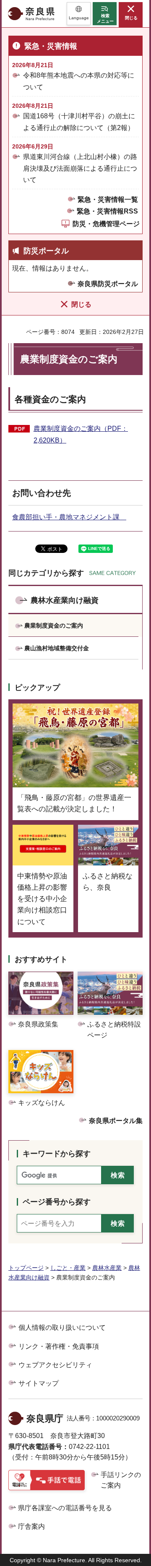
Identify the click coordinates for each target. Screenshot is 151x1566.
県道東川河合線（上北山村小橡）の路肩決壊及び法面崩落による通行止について (80, 168)
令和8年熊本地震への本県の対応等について (78, 81)
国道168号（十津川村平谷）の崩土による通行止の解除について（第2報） (79, 121)
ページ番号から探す (57, 1202)
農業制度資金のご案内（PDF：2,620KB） (81, 434)
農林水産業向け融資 (65, 600)
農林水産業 (107, 1267)
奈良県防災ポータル (108, 283)
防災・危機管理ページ (106, 223)
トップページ (26, 1267)
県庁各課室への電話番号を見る (65, 1507)
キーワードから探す (57, 1153)
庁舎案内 (31, 1526)
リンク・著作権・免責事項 (58, 1346)
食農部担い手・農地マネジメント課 (69, 517)
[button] (79, 13)
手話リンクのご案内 (121, 1480)
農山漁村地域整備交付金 (56, 648)
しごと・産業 (68, 1267)
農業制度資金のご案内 (53, 625)
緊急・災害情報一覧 (108, 199)
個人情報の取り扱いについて (62, 1327)
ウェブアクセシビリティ (55, 1364)
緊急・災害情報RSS (107, 211)
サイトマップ (38, 1383)
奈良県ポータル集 (116, 1120)
